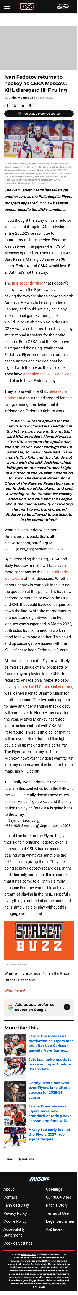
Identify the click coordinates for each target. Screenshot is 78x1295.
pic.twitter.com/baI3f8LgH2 (28, 543)
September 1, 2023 (50, 548)
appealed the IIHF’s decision (47, 374)
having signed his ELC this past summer (38, 686)
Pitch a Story (57, 1205)
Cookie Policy (14, 1221)
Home (8, 1159)
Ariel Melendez (21, 98)
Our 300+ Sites (58, 1197)
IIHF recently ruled (27, 283)
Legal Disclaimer (60, 1221)
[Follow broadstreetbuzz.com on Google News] (67, 1007)
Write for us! (14, 991)
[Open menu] (7, 6)
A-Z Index (54, 1229)
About (8, 1189)
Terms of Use (57, 1213)
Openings (54, 1189)
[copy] (31, 106)
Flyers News (25, 1159)
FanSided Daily (16, 1205)
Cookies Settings (17, 1243)
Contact (10, 1197)
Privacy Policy (15, 1213)
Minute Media (28, 1254)
